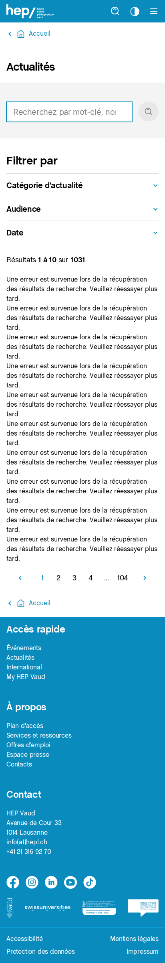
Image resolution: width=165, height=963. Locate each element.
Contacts (19, 764)
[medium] (70, 882)
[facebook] (12, 882)
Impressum (143, 951)
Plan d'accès (24, 726)
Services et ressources (39, 735)
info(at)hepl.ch (26, 842)
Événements (23, 648)
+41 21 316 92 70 (28, 852)
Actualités (20, 657)
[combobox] (82, 112)
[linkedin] (51, 882)
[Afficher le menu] (154, 11)
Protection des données (40, 951)
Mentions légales (134, 939)
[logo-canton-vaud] (9, 908)
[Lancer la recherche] (149, 111)
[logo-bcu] (143, 908)
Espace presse (27, 754)
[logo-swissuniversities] (47, 907)
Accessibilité (24, 939)
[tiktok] (89, 882)
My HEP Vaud (25, 677)
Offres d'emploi (28, 745)
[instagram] (32, 882)
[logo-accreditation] (99, 908)
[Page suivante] (142, 578)
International (24, 667)
